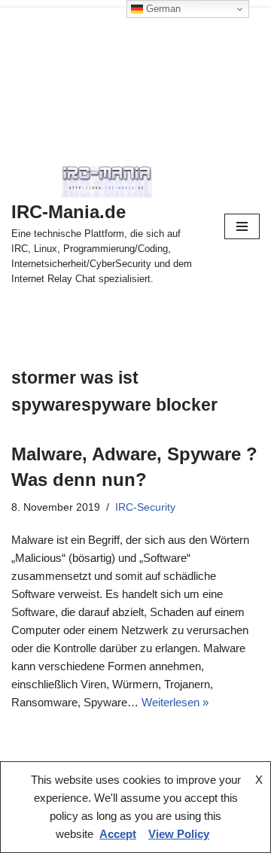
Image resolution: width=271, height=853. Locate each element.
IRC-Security (145, 507)
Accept (117, 833)
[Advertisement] (135, 78)
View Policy (178, 833)
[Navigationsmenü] (242, 226)
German (162, 8)
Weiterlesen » (175, 702)
